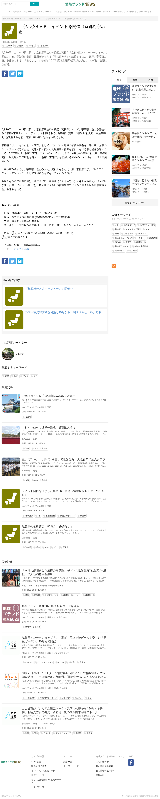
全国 (30, 585)
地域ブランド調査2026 (57, 617)
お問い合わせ (102, 761)
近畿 (49, 407)
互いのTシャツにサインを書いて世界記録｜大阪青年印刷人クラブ (63, 459)
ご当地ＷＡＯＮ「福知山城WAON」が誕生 (48, 395)
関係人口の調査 (60, 688)
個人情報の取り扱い (105, 770)
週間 (135, 79)
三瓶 (24, 585)
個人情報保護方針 (104, 766)
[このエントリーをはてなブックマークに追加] (20, 74)
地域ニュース (37, 775)
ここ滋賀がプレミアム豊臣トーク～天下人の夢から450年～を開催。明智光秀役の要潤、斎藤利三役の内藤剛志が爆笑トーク (62, 710)
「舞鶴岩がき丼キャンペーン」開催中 (49, 288)
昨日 (119, 79)
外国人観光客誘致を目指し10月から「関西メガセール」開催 (63, 312)
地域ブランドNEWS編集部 (33, 407)
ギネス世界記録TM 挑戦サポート (49, 585)
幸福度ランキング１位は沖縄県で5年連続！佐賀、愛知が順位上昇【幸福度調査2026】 (144, 135)
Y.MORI (20, 354)
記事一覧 (67, 761)
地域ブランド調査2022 (141, 168)
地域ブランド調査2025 (141, 97)
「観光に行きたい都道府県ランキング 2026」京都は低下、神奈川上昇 (144, 111)
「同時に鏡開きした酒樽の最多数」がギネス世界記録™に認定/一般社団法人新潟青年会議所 (64, 572)
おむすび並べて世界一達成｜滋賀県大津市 (48, 427)
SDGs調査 (136, 141)
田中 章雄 (26, 538)
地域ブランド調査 (139, 94)
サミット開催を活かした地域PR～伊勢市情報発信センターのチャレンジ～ (63, 492)
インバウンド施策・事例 (43, 770)
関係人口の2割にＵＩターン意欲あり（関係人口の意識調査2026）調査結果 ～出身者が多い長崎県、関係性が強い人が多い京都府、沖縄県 (64, 675)
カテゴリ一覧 (37, 787)
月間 (150, 79)
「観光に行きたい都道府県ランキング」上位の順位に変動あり (144, 182)
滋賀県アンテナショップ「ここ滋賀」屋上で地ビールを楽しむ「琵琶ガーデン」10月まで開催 (64, 639)
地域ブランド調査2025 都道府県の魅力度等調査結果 (144, 88)
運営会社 (100, 775)
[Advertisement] (55, 102)
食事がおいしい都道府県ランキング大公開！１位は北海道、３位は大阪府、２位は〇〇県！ (144, 158)
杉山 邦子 (26, 723)
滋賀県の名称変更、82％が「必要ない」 (47, 526)
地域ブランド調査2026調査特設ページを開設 (50, 606)
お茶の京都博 (21, 249)
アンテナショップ (61, 653)
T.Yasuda (26, 439)
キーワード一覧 (71, 766)
